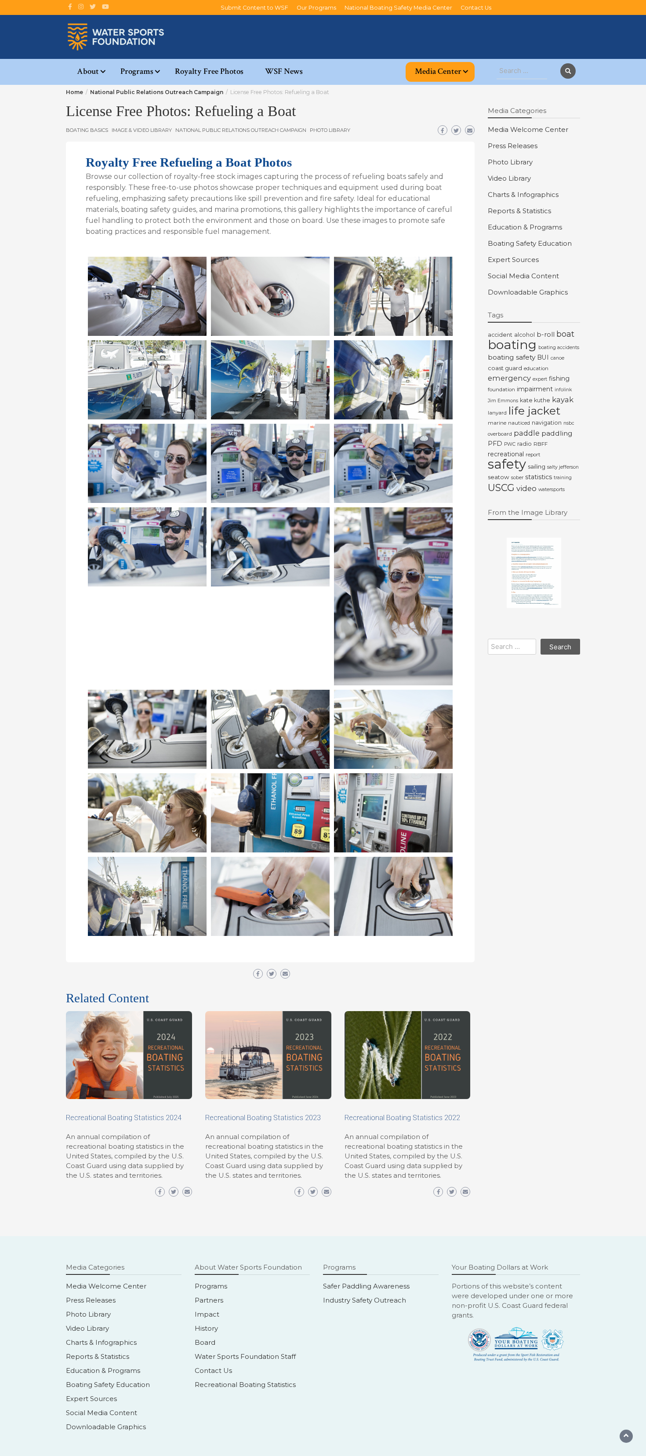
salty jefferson (563, 467)
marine (497, 423)
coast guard (505, 367)
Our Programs (316, 7)
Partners (209, 1300)
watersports (551, 489)
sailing (536, 466)
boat (565, 334)
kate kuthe (535, 400)
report (533, 454)
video (526, 488)
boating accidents (558, 347)
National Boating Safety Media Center (398, 7)
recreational (506, 454)
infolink (563, 390)
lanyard (497, 413)
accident (500, 334)
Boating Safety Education (530, 243)
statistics (538, 477)
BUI (543, 357)
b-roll (546, 335)
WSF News (284, 71)
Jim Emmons (503, 401)
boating (512, 344)
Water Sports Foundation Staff (245, 1356)
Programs (136, 71)
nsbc (568, 423)
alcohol (524, 334)
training (563, 477)
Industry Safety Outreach (364, 1300)
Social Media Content (523, 276)
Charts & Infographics (523, 194)
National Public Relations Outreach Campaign (240, 130)
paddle (527, 433)
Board (205, 1342)
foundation (501, 389)
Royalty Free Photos (209, 71)
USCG (501, 487)
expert (540, 379)
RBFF (540, 444)
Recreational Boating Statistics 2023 (263, 1118)
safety (507, 464)
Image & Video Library (142, 130)
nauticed (519, 423)
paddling (557, 433)
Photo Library (330, 130)
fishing (559, 378)
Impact (207, 1314)
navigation (547, 422)
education (536, 368)
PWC (509, 444)
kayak (562, 399)
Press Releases (512, 146)
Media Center (438, 71)
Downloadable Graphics (528, 292)
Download (97, 266)
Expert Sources (513, 259)
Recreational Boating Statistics (245, 1384)
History (206, 1328)
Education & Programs (525, 227)
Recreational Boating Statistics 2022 (402, 1118)
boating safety (511, 357)
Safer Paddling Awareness (366, 1286)
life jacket (534, 410)
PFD (495, 444)
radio (524, 443)
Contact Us (476, 7)
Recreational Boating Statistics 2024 (123, 1118)
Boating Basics (87, 130)
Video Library (509, 178)
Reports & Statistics (519, 211)
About (88, 71)
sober (517, 477)
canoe (557, 358)
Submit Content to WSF (254, 7)
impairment (535, 389)
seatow (498, 476)
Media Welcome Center (528, 129)
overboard (500, 434)
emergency (509, 378)
